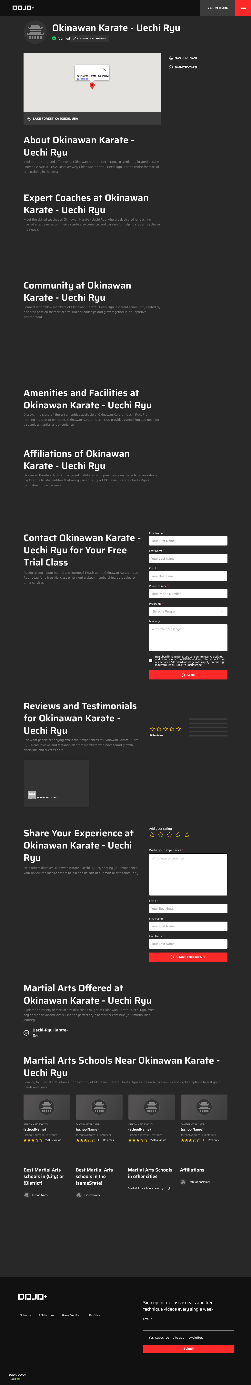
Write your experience (165, 850)
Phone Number (158, 586)
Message (155, 621)
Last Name (156, 550)
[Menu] (243, 8)
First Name (156, 533)
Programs (155, 603)
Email (152, 568)
